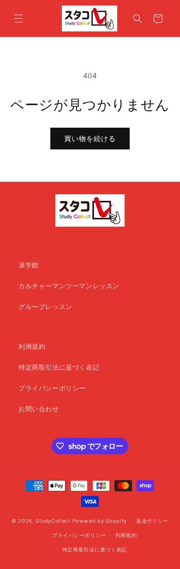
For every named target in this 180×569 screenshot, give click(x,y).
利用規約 (31, 346)
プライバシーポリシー (52, 388)
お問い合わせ (38, 409)
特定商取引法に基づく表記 (58, 367)
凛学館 (28, 265)
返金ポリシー (152, 521)
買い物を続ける (90, 138)
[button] (18, 18)
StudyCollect (53, 521)
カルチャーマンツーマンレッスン (69, 286)
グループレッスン (45, 306)
